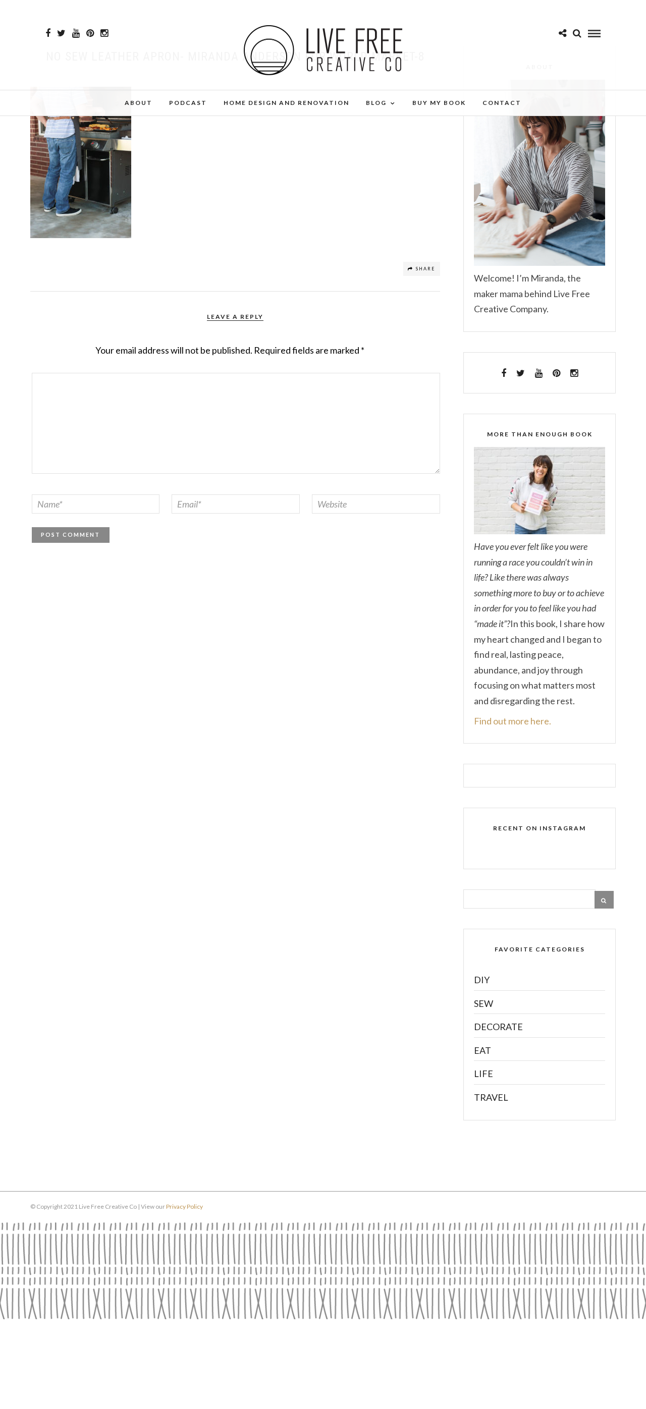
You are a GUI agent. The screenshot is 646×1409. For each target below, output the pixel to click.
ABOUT (138, 102)
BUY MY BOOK (439, 102)
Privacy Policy (184, 1206)
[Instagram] (104, 33)
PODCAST (188, 102)
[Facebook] (503, 373)
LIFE (483, 1073)
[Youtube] (76, 33)
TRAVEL (491, 1097)
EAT (482, 1050)
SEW (483, 1003)
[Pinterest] (90, 33)
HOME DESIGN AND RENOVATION (286, 102)
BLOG (376, 102)
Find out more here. (512, 720)
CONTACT (501, 102)
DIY (482, 979)
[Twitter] (520, 373)
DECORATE (498, 1026)
